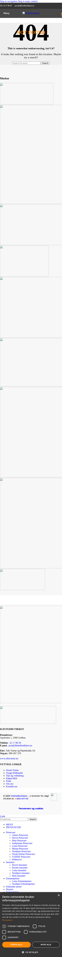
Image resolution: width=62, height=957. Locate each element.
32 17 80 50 (15, 743)
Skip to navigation (9, 1)
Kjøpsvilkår (11, 778)
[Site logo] (31, 13)
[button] (31, 952)
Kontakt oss (11, 786)
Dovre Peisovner (20, 838)
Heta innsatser (18, 875)
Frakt (8, 781)
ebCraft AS (21, 798)
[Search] (58, 13)
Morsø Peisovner (20, 848)
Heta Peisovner (19, 840)
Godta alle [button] (16, 944)
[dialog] (31, 924)
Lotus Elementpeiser (21, 881)
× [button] (58, 895)
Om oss (9, 783)
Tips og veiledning (15, 775)
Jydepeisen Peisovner (22, 843)
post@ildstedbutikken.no (20, 745)
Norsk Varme (12, 770)
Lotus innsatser (19, 870)
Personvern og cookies (31, 808)
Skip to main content (27, 1)
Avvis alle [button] (46, 944)
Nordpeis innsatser (21, 873)
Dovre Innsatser (19, 865)
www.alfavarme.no (9, 758)
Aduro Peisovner (20, 835)
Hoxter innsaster (20, 867)
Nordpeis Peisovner (21, 851)
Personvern (7, 920)
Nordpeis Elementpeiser (23, 884)
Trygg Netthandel (14, 773)
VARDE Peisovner (21, 857)
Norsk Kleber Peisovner (23, 854)
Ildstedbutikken (19, 796)
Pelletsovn (17, 859)
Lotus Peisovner (19, 846)
